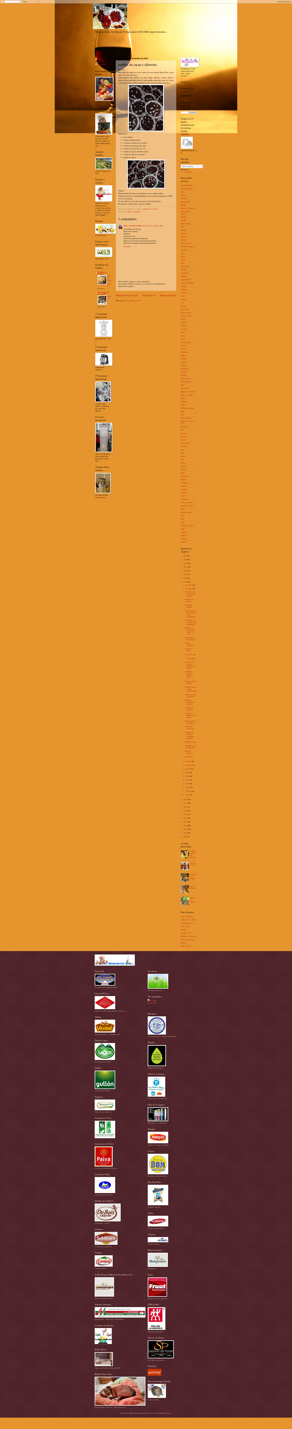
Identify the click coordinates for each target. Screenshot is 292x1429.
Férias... (183, 332)
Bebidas (183, 205)
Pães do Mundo (186, 418)
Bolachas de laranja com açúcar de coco (190, 631)
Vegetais (184, 532)
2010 (185, 829)
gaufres (183, 345)
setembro (188, 765)
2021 (185, 574)
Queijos (183, 466)
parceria (183, 433)
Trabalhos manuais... (188, 525)
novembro (188, 589)
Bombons (184, 230)
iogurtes (183, 355)
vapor (183, 529)
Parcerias (184, 436)
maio (187, 780)
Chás (182, 263)
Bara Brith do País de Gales (190, 638)
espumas (184, 325)
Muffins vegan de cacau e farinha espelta (191, 689)
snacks (183, 496)
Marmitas (184, 375)
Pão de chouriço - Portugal (190, 722)
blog (123, 75)
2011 (185, 825)
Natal (183, 411)
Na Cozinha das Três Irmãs (103, 293)
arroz (182, 192)
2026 (185, 556)
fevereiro (188, 791)
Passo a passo (185, 443)
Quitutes (183, 943)
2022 (185, 571)
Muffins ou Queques (134, 211)
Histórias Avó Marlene (188, 936)
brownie (183, 236)
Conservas (184, 292)
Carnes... (184, 260)
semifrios (184, 492)
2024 (185, 563)
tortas (183, 522)
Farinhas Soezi (186, 933)
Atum (183, 195)
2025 (185, 559)
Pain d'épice (189, 756)
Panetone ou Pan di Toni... (190, 682)
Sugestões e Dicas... (188, 505)
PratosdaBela (102, 64)
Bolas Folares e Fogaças (186, 212)
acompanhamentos (187, 185)
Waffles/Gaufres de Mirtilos (193, 854)
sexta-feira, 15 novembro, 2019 (152, 225)
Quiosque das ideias (187, 939)
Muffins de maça (190, 742)
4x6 (151, 1413)
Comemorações (186, 279)
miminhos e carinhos (188, 391)
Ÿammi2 (183, 539)
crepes (183, 296)
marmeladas (185, 368)
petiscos (183, 456)
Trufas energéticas (189, 644)
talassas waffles (186, 512)
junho (187, 776)
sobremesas (185, 499)
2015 (185, 810)
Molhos (183, 398)
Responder (127, 246)
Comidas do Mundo (187, 283)
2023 (185, 567)
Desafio (183, 306)
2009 (185, 833)
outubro (188, 761)
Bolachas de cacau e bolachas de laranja (190, 665)
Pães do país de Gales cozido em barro (190, 594)
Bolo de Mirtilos (193, 887)
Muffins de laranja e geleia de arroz (189, 674)
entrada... (184, 319)
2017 (185, 803)
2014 (185, 814)
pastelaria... (185, 446)
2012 (185, 822)
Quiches (183, 469)
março (187, 787)
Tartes (183, 515)
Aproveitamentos (186, 188)
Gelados (183, 348)
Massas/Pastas (186, 378)
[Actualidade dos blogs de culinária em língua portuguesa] (103, 1343)
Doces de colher (186, 316)
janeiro (188, 795)
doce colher (185, 309)
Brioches (184, 233)
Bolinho (183, 217)
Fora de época (185, 342)
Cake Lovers (185, 926)
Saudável (184, 489)
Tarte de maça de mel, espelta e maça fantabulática (191, 614)
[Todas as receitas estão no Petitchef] (154, 1375)
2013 (185, 818)
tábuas (183, 509)
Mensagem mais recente (127, 295)
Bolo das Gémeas (188, 752)
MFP (182, 385)
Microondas (185, 388)
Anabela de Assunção (101, 60)
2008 (185, 836)
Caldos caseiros (186, 243)
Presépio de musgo (189, 600)
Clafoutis (184, 269)
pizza (182, 459)
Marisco (183, 365)
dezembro (189, 585)
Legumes (184, 362)
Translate (188, 172)
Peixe (183, 453)
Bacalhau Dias (186, 202)
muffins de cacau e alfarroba (190, 695)
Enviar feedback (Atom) (132, 300)
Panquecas (184, 426)
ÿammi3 (183, 542)
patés (182, 449)
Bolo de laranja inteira (109, 281)
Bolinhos (184, 220)
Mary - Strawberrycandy (133, 225)
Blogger (168, 1413)
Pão (182, 430)
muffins (183, 405)
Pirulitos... (109, 297)
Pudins (183, 463)
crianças (183, 299)
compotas (184, 289)
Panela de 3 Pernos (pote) (187, 422)
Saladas (183, 479)
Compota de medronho (189, 709)
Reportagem (185, 476)
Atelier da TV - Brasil (188, 919)
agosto (187, 769)
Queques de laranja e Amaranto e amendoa (190, 735)
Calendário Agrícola (188, 246)
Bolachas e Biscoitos (188, 208)
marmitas (184, 372)
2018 (185, 799)
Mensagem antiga (168, 295)
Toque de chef (185, 946)
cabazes (183, 240)
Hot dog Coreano (193, 864)
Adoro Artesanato (187, 916)
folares (183, 339)
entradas (183, 322)
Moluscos (184, 401)
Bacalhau (184, 198)
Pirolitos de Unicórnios (189, 727)
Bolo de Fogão (186, 223)
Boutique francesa (187, 923)
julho (187, 772)
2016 (185, 807)
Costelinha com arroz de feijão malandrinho (190, 622)
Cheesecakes (185, 266)
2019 (185, 582)
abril (187, 783)
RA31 (183, 473)
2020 (185, 578)
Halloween (184, 352)
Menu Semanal (186, 382)
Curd (182, 302)
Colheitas (184, 276)
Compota (184, 286)
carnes (183, 256)
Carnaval (184, 250)
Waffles (183, 535)
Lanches (183, 358)
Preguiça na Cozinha (102, 273)
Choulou (183, 929)
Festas (183, 335)
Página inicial (149, 295)
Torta (182, 519)
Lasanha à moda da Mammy (190, 746)
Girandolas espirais (188, 606)
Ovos (182, 414)
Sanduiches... (185, 482)
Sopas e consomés (187, 502)
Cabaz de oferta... (188, 650)
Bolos (183, 227)
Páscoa (183, 440)
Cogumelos (184, 273)
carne (183, 253)
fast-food (184, 329)
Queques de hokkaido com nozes (190, 715)
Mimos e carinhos (187, 395)
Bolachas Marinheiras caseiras (190, 702)
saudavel (184, 486)
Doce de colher (186, 312)
